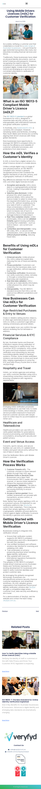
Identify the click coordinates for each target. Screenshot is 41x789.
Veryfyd (26, 505)
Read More (5, 671)
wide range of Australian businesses (19, 47)
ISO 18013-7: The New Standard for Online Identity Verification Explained (20, 701)
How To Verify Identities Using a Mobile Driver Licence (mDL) (19, 654)
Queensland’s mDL (24, 128)
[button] (26, 3)
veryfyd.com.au (9, 600)
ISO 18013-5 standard (15, 116)
